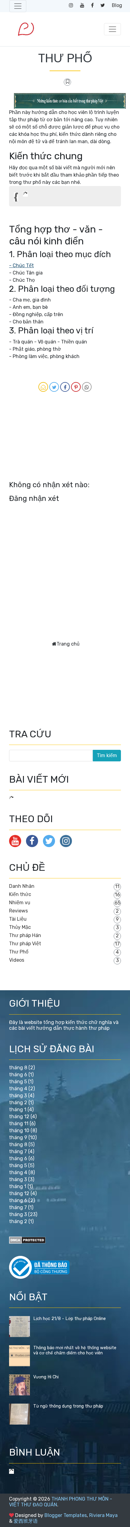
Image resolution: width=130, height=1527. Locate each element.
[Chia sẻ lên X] (54, 387)
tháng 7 (18, 1151)
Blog (117, 5)
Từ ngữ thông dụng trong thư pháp (68, 1406)
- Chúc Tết (21, 265)
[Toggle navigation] (17, 6)
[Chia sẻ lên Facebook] (65, 387)
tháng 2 (18, 1102)
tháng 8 (18, 1067)
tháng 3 (18, 1095)
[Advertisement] (39, 439)
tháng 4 (18, 1088)
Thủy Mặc (20, 927)
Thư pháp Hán (25, 935)
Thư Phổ (18, 952)
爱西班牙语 (26, 1521)
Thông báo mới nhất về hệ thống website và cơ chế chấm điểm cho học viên (74, 1350)
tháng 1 (17, 1109)
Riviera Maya (103, 1515)
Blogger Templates (65, 1515)
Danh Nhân (21, 886)
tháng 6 (18, 1074)
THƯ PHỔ (65, 58)
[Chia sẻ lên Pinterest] (76, 387)
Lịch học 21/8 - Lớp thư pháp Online (69, 1318)
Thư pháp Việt (25, 943)
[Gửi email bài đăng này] (43, 387)
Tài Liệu (18, 919)
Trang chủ (68, 644)
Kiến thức (20, 894)
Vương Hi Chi (46, 1377)
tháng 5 (18, 1081)
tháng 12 (19, 1116)
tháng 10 (19, 1130)
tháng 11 (18, 1123)
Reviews (18, 911)
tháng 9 (18, 1137)
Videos (16, 960)
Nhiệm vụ (19, 902)
